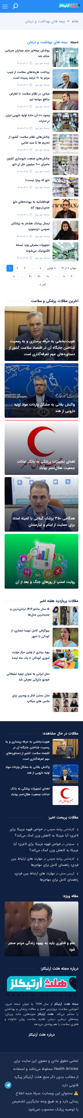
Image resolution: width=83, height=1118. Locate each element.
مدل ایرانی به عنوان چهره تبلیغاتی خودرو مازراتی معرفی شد (28, 676)
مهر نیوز (39, 63)
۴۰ (30, 276)
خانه (75, 21)
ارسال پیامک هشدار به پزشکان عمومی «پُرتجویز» (30, 226)
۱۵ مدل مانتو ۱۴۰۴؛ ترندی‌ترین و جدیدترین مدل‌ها (30, 612)
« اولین (51, 268)
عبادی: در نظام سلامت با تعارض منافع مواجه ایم (29, 96)
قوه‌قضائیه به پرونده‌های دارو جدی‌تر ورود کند (31, 204)
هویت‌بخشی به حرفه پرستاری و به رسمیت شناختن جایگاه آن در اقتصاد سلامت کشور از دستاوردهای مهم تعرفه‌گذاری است (27, 750)
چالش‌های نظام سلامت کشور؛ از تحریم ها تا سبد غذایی (29, 140)
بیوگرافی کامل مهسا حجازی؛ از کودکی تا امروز (30, 633)
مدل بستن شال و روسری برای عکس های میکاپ (31, 698)
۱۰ (64, 276)
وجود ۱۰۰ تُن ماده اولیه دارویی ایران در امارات (28, 118)
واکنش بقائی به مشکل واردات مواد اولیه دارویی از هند (28, 770)
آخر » (43, 284)
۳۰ (39, 276)
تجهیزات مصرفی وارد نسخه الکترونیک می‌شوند (33, 248)
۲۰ (47, 276)
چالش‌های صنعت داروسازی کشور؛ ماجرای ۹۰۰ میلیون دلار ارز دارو (28, 161)
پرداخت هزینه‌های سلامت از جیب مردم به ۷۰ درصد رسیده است (28, 75)
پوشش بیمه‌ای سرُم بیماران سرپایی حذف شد (27, 53)
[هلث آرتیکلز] (69, 6)
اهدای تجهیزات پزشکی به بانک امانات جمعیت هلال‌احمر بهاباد (30, 791)
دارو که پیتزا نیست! (37, 180)
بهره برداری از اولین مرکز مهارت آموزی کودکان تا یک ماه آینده (31, 655)
